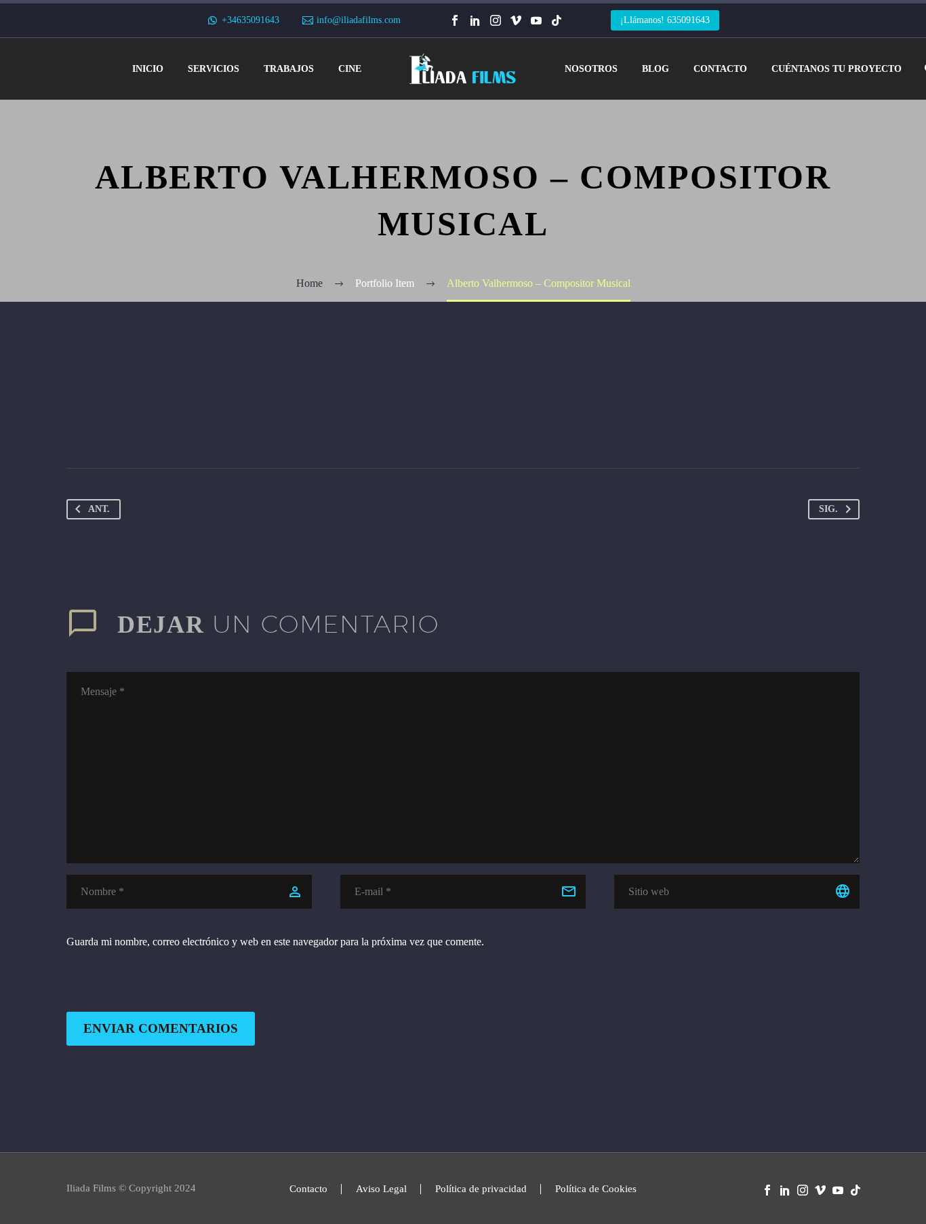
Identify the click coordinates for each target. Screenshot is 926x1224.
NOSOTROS (591, 69)
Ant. (99, 509)
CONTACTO (720, 69)
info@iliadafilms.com (359, 20)
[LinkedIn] (475, 20)
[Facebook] (455, 20)
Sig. (828, 509)
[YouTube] (536, 20)
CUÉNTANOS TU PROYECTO (836, 69)
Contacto (308, 1189)
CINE (349, 69)
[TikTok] (556, 20)
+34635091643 (250, 20)
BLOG (655, 69)
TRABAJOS (289, 69)
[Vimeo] (516, 20)
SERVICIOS (213, 69)
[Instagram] (495, 20)
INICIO (147, 69)
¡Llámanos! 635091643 (665, 20)
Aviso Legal (381, 1189)
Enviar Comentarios (160, 1028)
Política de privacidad (481, 1189)
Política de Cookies (596, 1189)
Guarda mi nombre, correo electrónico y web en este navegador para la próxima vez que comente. (275, 941)
